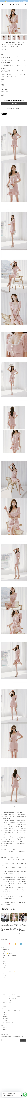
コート (4, 990)
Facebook (5, 1029)
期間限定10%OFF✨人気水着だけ (10, 955)
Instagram (5, 1027)
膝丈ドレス (5, 961)
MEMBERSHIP (6, 1016)
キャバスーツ (5, 992)
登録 (23, 1040)
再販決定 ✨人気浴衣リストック (9, 953)
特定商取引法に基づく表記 (8, 1022)
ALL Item (5, 1006)
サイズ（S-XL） (4, 89)
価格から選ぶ (5, 957)
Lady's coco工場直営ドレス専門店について (11, 1010)
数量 (2, 95)
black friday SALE (7, 1004)
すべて (4, 943)
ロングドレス (5, 963)
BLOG (4, 1012)
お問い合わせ (5, 1018)
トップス (5, 965)
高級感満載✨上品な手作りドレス (10, 994)
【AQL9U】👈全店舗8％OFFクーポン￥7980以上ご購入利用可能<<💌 (14, 1)
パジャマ (5, 969)
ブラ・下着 (5, 973)
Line (4, 1031)
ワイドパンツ (5, 981)
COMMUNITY (6, 1014)
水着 (4, 967)
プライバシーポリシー (7, 1020)
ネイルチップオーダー (7, 1000)
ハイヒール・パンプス (7, 983)
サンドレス (5, 979)
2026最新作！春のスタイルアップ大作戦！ (12, 996)
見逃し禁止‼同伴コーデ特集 (9, 1002)
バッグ (4, 985)
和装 (4, 988)
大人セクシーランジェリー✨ (9, 971)
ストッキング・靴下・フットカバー (10, 998)
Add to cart (14, 103)
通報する (10, 113)
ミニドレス (5, 959)
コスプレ (5, 975)
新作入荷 (5, 951)
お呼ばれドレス (6, 977)
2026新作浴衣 (6, 949)
